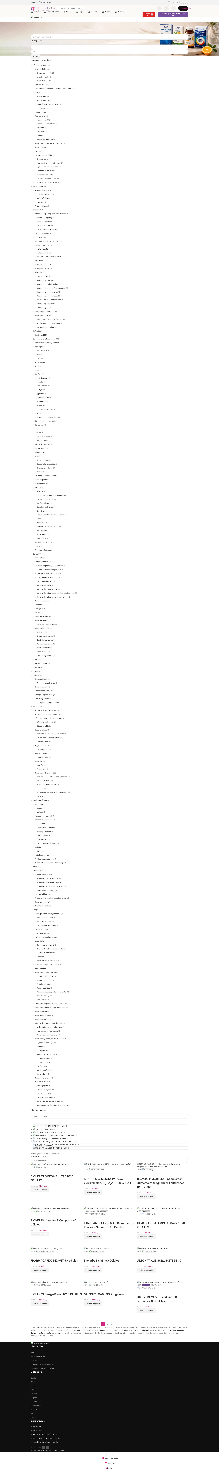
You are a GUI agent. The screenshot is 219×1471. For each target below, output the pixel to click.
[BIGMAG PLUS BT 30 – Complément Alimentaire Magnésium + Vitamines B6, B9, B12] (162, 1165)
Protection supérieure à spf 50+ (50, 886)
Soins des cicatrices (43, 1015)
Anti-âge (38, 347)
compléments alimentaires (48, 104)
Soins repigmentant (45, 656)
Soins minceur (42, 652)
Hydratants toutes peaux (47, 1031)
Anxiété (40, 382)
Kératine (38, 261)
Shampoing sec (43, 308)
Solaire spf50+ (41, 335)
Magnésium (41, 401)
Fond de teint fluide (45, 953)
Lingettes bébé (43, 77)
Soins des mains (41, 616)
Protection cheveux (43, 265)
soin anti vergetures (45, 581)
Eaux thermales (41, 929)
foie (38, 519)
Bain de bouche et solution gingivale (52, 777)
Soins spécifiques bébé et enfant (48, 143)
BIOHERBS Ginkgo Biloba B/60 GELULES (56, 1294)
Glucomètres (42, 824)
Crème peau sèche (45, 980)
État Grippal (42, 511)
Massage (38, 605)
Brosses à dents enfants (47, 785)
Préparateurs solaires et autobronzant (51, 898)
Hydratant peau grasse (46, 1043)
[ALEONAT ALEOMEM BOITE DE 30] (152, 1248)
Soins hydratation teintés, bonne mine (53, 597)
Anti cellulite (42, 632)
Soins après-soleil (42, 902)
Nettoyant (39, 609)
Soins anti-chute (41, 315)
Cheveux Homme (42, 679)
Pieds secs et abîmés (46, 624)
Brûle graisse (42, 460)
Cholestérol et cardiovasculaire (50, 495)
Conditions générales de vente (42, 1368)
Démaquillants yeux (45, 1097)
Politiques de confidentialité (42, 1364)
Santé (37, 487)
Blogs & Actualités (38, 1356)
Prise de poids (41, 480)
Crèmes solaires (42, 687)
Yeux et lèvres (41, 1082)
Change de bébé (42, 69)
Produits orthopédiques (44, 859)
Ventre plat (41, 472)
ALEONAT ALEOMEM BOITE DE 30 (159, 1260)
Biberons (40, 128)
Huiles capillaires (44, 253)
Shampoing (39, 272)
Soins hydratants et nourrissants (48, 1023)
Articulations (42, 386)
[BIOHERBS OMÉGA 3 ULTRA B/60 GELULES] (50, 1164)
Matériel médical (40, 800)
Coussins (40, 808)
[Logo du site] (43, 8)
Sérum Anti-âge (43, 996)
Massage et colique (45, 171)
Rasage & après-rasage (45, 695)
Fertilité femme (43, 437)
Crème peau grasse (45, 976)
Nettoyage (41, 1051)
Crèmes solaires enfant (45, 890)
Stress (39, 405)
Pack (32, 1413)
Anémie (40, 491)
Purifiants (41, 1066)
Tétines (40, 136)
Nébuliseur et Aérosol (44, 855)
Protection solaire (44, 175)
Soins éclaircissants (43, 1019)
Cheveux (36, 210)
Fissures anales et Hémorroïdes (50, 515)
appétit (38, 366)
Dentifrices (41, 789)
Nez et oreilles (41, 753)
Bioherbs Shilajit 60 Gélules (101, 1260)
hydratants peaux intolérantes (49, 1027)
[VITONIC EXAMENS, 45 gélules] (98, 1282)
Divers (35, 671)
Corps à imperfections (44, 562)
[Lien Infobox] (173, 2)
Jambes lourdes (41, 601)
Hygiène (36, 706)
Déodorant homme (43, 691)
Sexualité (38, 761)
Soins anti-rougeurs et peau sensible (50, 1004)
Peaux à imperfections (46, 1054)
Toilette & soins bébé (43, 155)
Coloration (39, 237)
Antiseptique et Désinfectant (47, 714)
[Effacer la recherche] (34, 1121)
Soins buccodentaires (44, 773)
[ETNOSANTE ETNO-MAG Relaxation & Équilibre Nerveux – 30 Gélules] (109, 1209)
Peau (39, 355)
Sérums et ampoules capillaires (50, 257)
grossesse (41, 108)
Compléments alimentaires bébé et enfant (53, 89)
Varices (38, 660)
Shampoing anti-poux (45, 280)
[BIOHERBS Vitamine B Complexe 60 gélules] (50, 1208)
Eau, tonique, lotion (45, 918)
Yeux (38, 358)
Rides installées (43, 988)
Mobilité (38, 847)
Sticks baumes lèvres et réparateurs (52, 1105)
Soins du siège (43, 81)
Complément (36, 1405)
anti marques (44, 1058)
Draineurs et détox (44, 468)
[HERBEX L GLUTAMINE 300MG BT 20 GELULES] (162, 1209)
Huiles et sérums (42, 245)
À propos (34, 1352)
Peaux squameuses (45, 644)
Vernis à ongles (41, 663)
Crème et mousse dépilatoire (49, 570)
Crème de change (44, 73)
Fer (36, 429)
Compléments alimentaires (44, 339)
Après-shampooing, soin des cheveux (50, 214)
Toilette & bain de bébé (46, 179)
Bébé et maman (39, 65)
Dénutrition (39, 425)
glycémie (40, 394)
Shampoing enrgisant (45, 304)
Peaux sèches (40, 968)
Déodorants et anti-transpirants (48, 718)
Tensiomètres (42, 835)
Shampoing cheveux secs (47, 296)
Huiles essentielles (45, 194)
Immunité (40, 523)
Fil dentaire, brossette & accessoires (52, 792)
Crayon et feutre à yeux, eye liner (51, 949)
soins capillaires (43, 225)
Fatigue (40, 390)
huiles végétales (43, 198)
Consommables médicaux (45, 843)
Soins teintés (42, 1074)
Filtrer (35, 56)
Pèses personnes (44, 832)
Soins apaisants (43, 648)
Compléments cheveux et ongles (48, 241)
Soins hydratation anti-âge (48, 589)
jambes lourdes (43, 398)
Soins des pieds (41, 620)
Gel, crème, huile (44, 921)
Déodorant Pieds (44, 726)
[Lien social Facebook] (182, 2)
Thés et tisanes (41, 206)
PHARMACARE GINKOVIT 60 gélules (54, 1260)
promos (36, 867)
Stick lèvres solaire (43, 906)
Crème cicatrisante (45, 636)
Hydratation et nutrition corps (47, 577)
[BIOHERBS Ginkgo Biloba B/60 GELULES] (49, 1282)
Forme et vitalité (42, 444)
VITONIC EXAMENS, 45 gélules (104, 1294)
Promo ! (147, 14)
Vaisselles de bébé (45, 139)
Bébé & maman (37, 1382)
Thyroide (38, 546)
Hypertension (40, 448)
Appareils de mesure (43, 820)
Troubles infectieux (43, 550)
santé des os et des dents (48, 417)
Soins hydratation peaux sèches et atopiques (55, 593)
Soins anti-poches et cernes (48, 1101)
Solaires (36, 871)
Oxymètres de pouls (45, 828)
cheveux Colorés (44, 276)
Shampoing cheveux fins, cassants (51, 288)
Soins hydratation (44, 585)
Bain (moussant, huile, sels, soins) (51, 734)
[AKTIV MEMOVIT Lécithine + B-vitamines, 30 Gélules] (160, 1282)
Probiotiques (40, 484)
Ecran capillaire (41, 894)
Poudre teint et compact (47, 961)
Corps (35, 554)
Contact (34, 1360)
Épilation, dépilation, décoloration (49, 566)
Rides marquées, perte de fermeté (51, 992)
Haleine (40, 796)
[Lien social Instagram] (186, 2)
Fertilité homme (43, 441)
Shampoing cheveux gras (47, 292)
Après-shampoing (44, 218)
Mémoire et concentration (48, 527)
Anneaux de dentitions (46, 124)
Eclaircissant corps (45, 640)
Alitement (39, 804)
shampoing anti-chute (46, 327)
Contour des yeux (44, 1090)
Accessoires (42, 120)
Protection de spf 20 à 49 (47, 878)
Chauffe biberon (41, 85)
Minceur (38, 456)
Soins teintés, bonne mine (47, 1035)
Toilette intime (43, 749)
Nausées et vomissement (45, 476)
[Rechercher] (185, 37)
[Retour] (34, 24)
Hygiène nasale (43, 757)
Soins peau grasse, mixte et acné (49, 1039)
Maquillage (39, 941)
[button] (40, 1189)
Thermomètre (43, 839)
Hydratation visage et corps (48, 163)
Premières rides (43, 984)
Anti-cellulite (40, 362)
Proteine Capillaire (42, 268)
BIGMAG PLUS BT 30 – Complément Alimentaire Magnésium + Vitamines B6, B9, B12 (160, 1183)
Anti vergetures (43, 100)
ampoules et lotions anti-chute (50, 319)
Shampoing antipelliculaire (48, 284)
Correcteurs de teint (45, 945)
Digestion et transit (45, 507)
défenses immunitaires (44, 421)
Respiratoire (42, 530)
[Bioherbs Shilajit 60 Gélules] (96, 1248)
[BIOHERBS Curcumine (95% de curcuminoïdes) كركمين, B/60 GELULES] (109, 1165)
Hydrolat (40, 202)
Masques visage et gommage (47, 964)
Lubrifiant (41, 765)
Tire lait (38, 151)
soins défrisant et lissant (47, 229)
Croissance (39, 413)
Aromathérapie (41, 190)
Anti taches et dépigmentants (47, 343)
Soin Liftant (41, 1000)
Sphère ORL (42, 534)
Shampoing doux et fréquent (49, 300)
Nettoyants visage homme (48, 703)
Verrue (37, 667)
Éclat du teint (40, 933)
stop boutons (44, 1062)
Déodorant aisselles (45, 722)
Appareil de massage (44, 816)
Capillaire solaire (42, 233)
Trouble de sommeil (45, 409)
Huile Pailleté (42, 249)
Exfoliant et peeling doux (45, 937)
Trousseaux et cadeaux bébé (47, 182)
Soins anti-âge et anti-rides (46, 972)
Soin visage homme (43, 699)
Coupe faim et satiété (46, 464)
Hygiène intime (41, 746)
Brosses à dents (43, 781)
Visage (35, 910)
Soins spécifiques (42, 628)
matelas (40, 812)
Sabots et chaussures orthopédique (50, 863)
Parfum (38, 613)
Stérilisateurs (40, 147)
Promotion (35, 1417)
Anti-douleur (42, 378)
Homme (36, 675)
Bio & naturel (38, 186)
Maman (38, 93)
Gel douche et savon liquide (48, 738)
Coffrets (36, 331)
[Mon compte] (173, 8)
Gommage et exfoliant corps (47, 573)
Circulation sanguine (45, 499)
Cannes (40, 851)
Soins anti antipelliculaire (45, 312)
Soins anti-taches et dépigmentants (50, 1008)
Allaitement (41, 96)
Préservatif (41, 769)
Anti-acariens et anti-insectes (47, 710)
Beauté (38, 370)
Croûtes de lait (43, 159)
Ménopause (39, 452)
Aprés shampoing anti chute (48, 323)
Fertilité (38, 433)
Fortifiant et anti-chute (46, 683)
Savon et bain (42, 742)
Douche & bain (41, 730)
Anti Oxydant (42, 351)
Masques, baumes (44, 222)
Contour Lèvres (43, 1094)
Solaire (33, 1378)
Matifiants (41, 1047)
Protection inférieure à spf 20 (49, 882)
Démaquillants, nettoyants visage (49, 914)
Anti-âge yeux (42, 1086)
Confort (38, 374)
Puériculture (40, 116)
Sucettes (40, 132)
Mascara (40, 957)
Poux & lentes (40, 112)
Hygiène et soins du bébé (47, 167)
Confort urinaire (43, 503)
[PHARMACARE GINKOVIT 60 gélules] (47, 1248)
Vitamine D (41, 538)
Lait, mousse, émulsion (46, 925)
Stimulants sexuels (42, 542)
